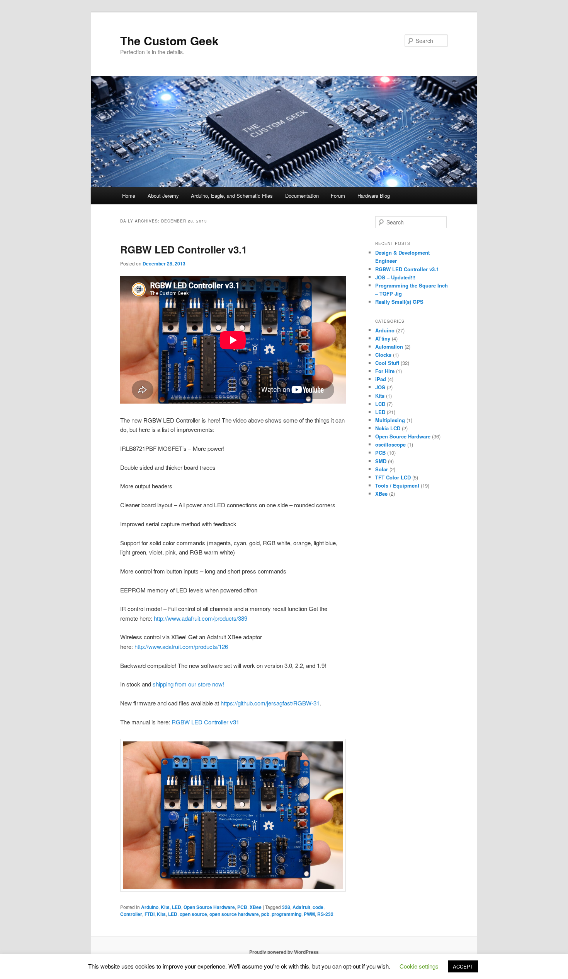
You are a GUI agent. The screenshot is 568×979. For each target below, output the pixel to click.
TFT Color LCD (393, 477)
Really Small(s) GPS (399, 301)
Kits (165, 907)
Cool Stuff (387, 362)
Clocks (383, 354)
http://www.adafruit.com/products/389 (200, 618)
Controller (131, 914)
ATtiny (382, 338)
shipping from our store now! (188, 684)
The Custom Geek (169, 40)
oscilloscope (390, 444)
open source (193, 914)
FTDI (150, 914)
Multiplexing (390, 420)
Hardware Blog (373, 195)
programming (286, 914)
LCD (380, 403)
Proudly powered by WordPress (284, 951)
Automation (389, 346)
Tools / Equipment (397, 485)
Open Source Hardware (209, 907)
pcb (265, 914)
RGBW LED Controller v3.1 (183, 249)
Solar (381, 469)
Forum (338, 195)
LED (176, 907)
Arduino (149, 907)
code (318, 907)
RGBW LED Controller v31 (205, 722)
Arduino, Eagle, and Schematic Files (232, 195)
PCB (242, 907)
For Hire (385, 371)
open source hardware (234, 914)
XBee (256, 907)
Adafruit (301, 907)
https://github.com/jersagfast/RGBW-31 (270, 703)
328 (286, 907)
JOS (380, 387)
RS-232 (325, 914)
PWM (309, 914)
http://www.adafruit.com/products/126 (181, 646)
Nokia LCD (387, 428)
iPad (380, 379)
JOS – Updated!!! (395, 277)
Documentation (302, 195)
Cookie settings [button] (419, 966)
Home (128, 195)
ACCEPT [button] (463, 966)
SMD (380, 461)
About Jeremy (163, 195)
